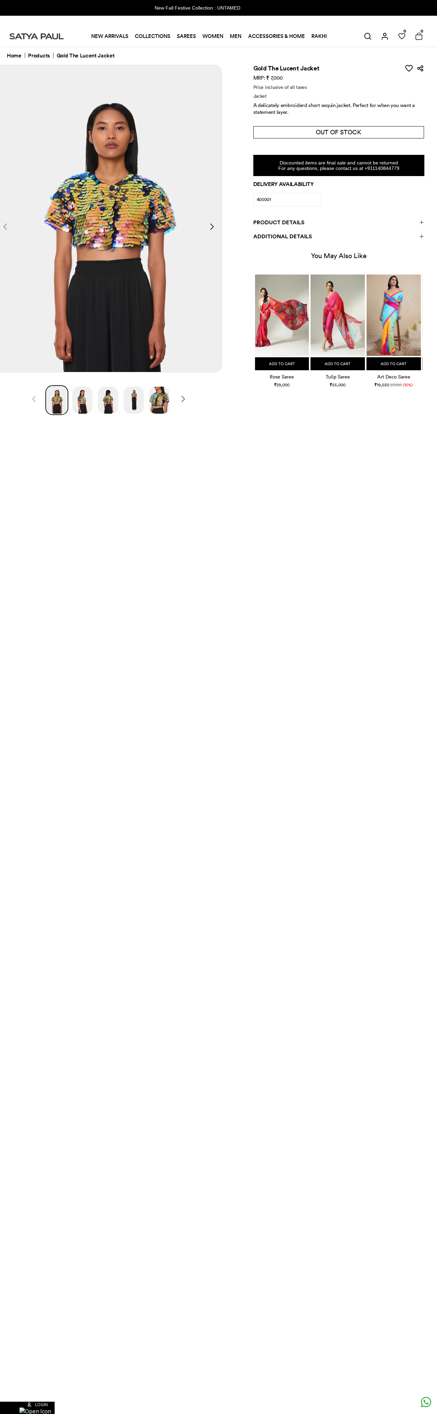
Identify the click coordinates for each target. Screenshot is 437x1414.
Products (39, 55)
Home (14, 55)
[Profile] (385, 36)
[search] (368, 36)
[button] (256, 324)
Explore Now (265, 8)
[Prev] (34, 400)
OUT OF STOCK (338, 132)
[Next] (183, 400)
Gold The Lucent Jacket (86, 55)
